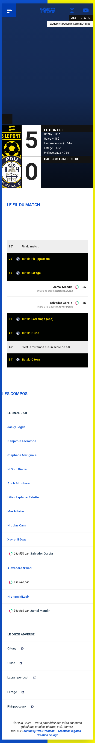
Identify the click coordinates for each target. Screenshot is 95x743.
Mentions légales (69, 731)
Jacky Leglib (16, 427)
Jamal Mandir (62, 287)
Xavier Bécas (66, 306)
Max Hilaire (15, 511)
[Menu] (9, 10)
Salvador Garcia (61, 303)
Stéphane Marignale (21, 455)
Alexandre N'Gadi (19, 568)
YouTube (86, 10)
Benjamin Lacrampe (21, 441)
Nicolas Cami (17, 525)
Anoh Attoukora (18, 483)
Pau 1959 (16, 10)
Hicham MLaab (64, 290)
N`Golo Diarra (17, 469)
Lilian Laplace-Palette (23, 497)
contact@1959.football (39, 731)
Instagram (72, 10)
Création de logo (47, 735)
